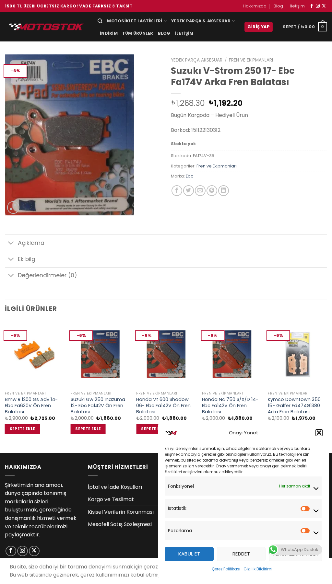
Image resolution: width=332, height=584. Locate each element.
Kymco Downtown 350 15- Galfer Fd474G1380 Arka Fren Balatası (294, 405)
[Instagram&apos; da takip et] (318, 6)
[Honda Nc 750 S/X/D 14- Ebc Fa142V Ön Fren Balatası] (231, 354)
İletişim (297, 6)
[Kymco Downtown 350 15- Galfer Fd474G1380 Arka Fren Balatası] (297, 354)
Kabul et (189, 553)
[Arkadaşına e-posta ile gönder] (200, 190)
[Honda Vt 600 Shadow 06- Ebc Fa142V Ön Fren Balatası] (166, 354)
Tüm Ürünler (137, 33)
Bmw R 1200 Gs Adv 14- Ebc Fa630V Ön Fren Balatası (31, 405)
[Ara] (100, 21)
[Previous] (5, 386)
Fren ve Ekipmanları (251, 60)
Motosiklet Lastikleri (134, 21)
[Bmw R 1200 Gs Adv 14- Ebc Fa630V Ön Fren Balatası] (34, 354)
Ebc (189, 176)
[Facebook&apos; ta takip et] (312, 6)
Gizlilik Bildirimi (257, 569)
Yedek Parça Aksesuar (196, 60)
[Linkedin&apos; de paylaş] (223, 190)
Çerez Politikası (226, 569)
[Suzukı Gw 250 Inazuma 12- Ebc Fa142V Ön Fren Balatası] (100, 354)
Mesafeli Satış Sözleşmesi (120, 524)
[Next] (327, 386)
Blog (278, 6)
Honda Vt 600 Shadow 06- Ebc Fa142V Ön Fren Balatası (163, 405)
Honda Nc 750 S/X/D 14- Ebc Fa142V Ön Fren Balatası (230, 405)
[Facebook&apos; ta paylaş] (177, 190)
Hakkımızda (255, 6)
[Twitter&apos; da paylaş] (188, 190)
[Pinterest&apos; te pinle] (212, 190)
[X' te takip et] (324, 6)
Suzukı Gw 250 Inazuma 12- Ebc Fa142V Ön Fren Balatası (98, 405)
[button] (319, 432)
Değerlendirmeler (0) (47, 275)
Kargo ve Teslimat (111, 499)
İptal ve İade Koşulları (115, 487)
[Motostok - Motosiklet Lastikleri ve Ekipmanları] (46, 26)
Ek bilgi (27, 259)
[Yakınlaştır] (13, 207)
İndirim (109, 33)
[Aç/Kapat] (11, 243)
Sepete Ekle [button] (22, 428)
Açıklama (31, 243)
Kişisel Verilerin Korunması (121, 512)
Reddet (241, 553)
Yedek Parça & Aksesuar (201, 21)
